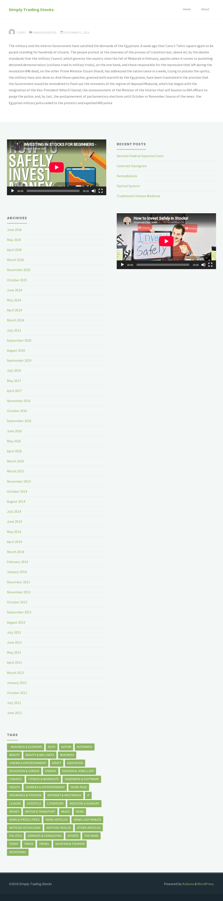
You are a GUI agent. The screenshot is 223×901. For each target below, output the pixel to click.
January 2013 (17, 682)
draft (56, 763)
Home (187, 9)
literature (55, 803)
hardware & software (82, 779)
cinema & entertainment (27, 763)
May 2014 (14, 531)
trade (28, 844)
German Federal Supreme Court (140, 156)
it (88, 795)
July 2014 (14, 511)
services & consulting (45, 836)
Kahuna (188, 884)
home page (79, 787)
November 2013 (18, 592)
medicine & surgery (84, 803)
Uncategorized (44, 32)
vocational (17, 852)
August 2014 (16, 501)
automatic (84, 747)
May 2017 (14, 380)
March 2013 (15, 672)
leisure (15, 803)
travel (44, 844)
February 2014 (17, 562)
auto (51, 747)
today (13, 844)
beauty (14, 755)
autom (66, 747)
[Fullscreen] (100, 191)
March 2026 (15, 260)
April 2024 (14, 310)
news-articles (57, 819)
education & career (24, 771)
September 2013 (19, 612)
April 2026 (14, 250)
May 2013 (14, 652)
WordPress (205, 884)
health (14, 787)
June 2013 (14, 642)
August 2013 (16, 622)
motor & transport (40, 811)
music (65, 811)
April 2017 (14, 391)
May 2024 (14, 300)
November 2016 (18, 401)
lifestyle (34, 803)
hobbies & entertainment (45, 787)
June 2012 (14, 713)
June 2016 (14, 431)
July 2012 (14, 703)
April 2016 (14, 451)
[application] (56, 167)
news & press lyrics (24, 819)
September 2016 (19, 421)
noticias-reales (58, 828)
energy (50, 771)
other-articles (89, 828)
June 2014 (14, 521)
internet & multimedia (64, 795)
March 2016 (15, 461)
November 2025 (18, 270)
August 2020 (16, 350)
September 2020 (19, 340)
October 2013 (17, 602)
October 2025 (17, 280)
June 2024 (14, 290)
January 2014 (17, 572)
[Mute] (93, 191)
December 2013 (18, 582)
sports (73, 836)
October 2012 (17, 693)
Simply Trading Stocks (31, 9)
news (80, 811)
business (67, 755)
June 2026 (14, 229)
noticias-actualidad (25, 828)
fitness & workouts (43, 779)
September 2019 (19, 360)
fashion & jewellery (78, 771)
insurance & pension (25, 795)
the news (91, 836)
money (14, 811)
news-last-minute (87, 819)
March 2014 (15, 552)
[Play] (12, 191)
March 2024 (15, 320)
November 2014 (18, 481)
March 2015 (15, 471)
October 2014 (17, 491)
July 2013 (14, 632)
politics (15, 836)
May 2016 (14, 441)
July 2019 (14, 370)
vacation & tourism (69, 844)
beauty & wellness (39, 755)
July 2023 (14, 330)
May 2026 (14, 240)
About (205, 9)
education (75, 763)
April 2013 (14, 662)
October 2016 (17, 411)
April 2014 (14, 542)
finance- (15, 779)
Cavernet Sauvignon (132, 166)
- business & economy (25, 747)
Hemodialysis (127, 176)
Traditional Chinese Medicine (138, 196)
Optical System (128, 186)
